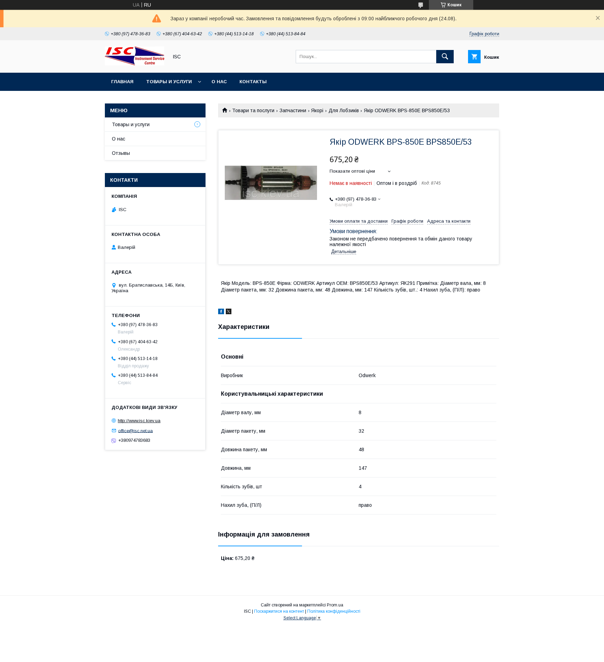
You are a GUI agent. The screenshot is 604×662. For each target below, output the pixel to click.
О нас (219, 81)
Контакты (253, 81)
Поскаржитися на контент (279, 611)
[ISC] (134, 63)
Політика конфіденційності (333, 611)
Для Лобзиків (344, 110)
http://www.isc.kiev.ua (139, 420)
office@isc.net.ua (135, 430)
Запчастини (293, 110)
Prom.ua (335, 605)
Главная (122, 81)
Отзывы (121, 153)
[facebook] (221, 312)
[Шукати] (445, 56)
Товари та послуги (253, 110)
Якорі (317, 110)
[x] (228, 312)
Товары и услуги (169, 81)
